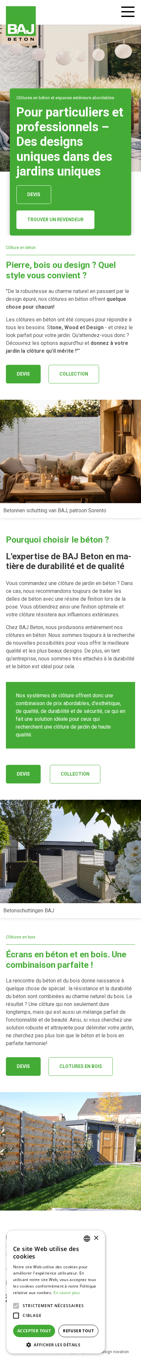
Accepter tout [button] (34, 1331)
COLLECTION (73, 374)
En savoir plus (66, 1292)
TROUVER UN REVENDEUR (55, 219)
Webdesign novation (110, 1352)
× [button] (95, 1238)
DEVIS (33, 194)
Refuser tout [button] (78, 1331)
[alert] (56, 1291)
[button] (55, 1344)
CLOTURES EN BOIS (80, 1066)
